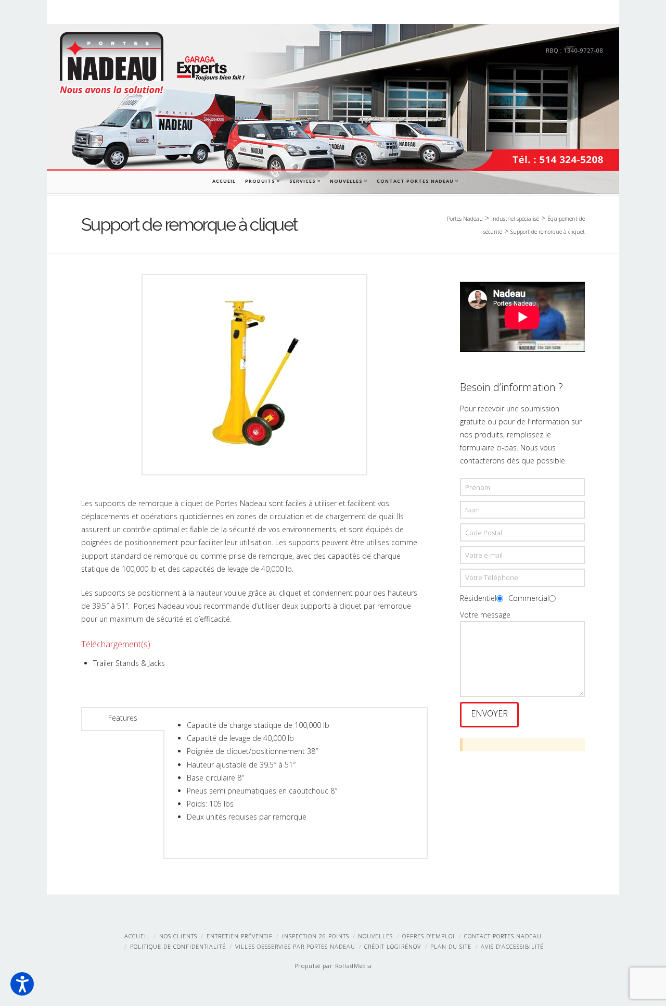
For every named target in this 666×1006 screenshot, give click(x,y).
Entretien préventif (240, 936)
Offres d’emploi (428, 936)
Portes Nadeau (465, 218)
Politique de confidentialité (178, 946)
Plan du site (450, 946)
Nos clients (178, 936)
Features (122, 718)
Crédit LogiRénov (392, 946)
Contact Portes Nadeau (417, 180)
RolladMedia (353, 966)
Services (304, 180)
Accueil (224, 181)
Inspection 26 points (315, 936)
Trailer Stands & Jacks (129, 663)
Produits (262, 180)
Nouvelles (348, 180)
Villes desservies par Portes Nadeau (295, 946)
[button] (22, 984)
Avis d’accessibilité (512, 946)
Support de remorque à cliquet (547, 231)
